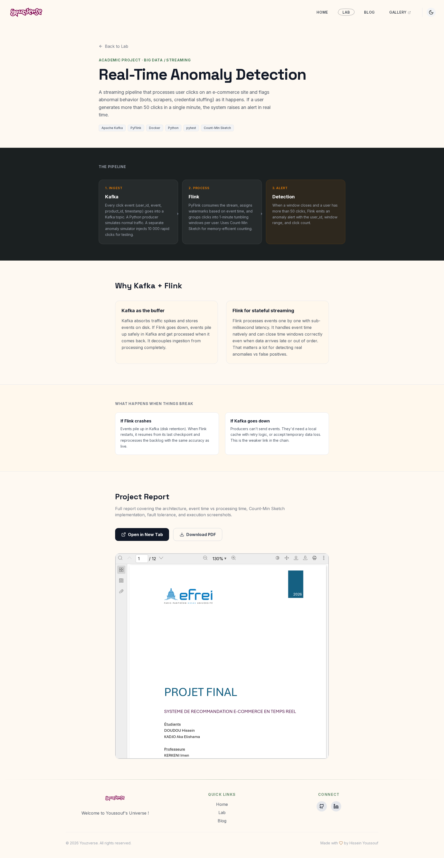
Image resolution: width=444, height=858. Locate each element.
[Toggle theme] (431, 12)
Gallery (398, 12)
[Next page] (161, 558)
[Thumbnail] (121, 570)
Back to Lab (116, 46)
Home (322, 12)
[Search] (120, 558)
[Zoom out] (205, 558)
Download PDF (201, 534)
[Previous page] (129, 558)
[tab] (121, 570)
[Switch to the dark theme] (277, 558)
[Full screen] (287, 558)
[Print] (314, 558)
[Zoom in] (233, 558)
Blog (369, 12)
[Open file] (296, 558)
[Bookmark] (121, 580)
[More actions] (324, 558)
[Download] (305, 558)
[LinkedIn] (336, 806)
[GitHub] (322, 806)
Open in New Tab (145, 534)
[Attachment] (121, 591)
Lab (346, 12)
